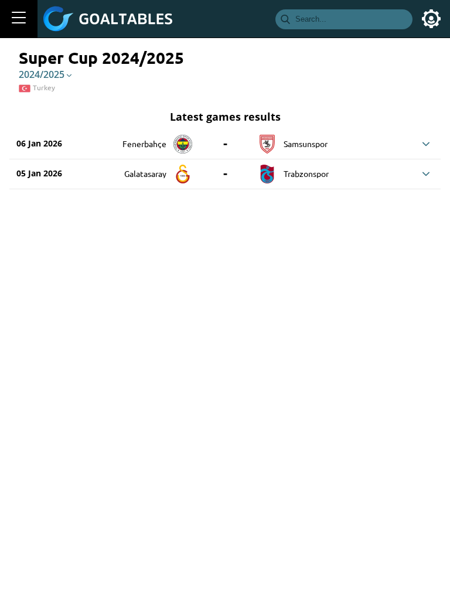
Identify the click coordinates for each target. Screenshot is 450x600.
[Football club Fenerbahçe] (182, 140)
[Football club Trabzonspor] (267, 170)
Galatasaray (145, 173)
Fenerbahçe (144, 143)
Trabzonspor (306, 173)
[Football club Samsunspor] (267, 140)
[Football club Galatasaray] (182, 170)
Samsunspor (306, 143)
